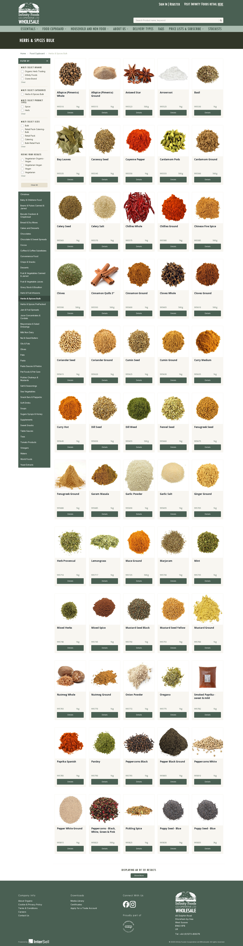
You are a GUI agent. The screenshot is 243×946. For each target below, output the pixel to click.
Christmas (24, 194)
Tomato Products (28, 442)
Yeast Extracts (26, 465)
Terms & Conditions (28, 908)
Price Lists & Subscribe (185, 29)
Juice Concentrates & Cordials (30, 316)
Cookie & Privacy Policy (30, 904)
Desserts (24, 267)
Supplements (26, 419)
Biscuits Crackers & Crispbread (29, 215)
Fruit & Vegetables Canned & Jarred (32, 274)
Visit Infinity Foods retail (203, 4)
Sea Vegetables (27, 391)
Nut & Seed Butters (29, 338)
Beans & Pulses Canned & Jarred (32, 207)
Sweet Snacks (27, 425)
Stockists (215, 29)
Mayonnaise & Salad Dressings (29, 325)
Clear (23, 82)
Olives (23, 349)
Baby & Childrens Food (31, 200)
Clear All (34, 185)
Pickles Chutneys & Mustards (29, 378)
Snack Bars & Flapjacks (31, 397)
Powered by (23, 942)
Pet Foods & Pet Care (30, 372)
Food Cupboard (53, 29)
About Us (120, 29)
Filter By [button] (25, 61)
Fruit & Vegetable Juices (31, 281)
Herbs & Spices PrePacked (33, 304)
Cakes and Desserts (29, 228)
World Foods (26, 459)
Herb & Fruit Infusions (30, 293)
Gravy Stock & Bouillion (31, 287)
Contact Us (23, 915)
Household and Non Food (89, 29)
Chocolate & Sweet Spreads (33, 239)
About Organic (25, 901)
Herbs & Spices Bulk (30, 298)
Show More (139, 875)
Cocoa (23, 245)
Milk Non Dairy (27, 332)
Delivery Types (143, 29)
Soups (23, 408)
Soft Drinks (25, 403)
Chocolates (25, 234)
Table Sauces (26, 431)
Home (23, 53)
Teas (22, 436)
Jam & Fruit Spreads (29, 310)
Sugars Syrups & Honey (31, 414)
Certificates (76, 904)
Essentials (28, 29)
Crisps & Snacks (27, 262)
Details (70, 113)
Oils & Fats (25, 343)
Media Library (77, 901)
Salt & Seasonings (28, 386)
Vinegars (24, 448)
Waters (23, 453)
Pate (22, 355)
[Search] (220, 20)
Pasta (22, 360)
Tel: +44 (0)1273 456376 (187, 934)
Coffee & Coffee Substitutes (33, 250)
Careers (22, 912)
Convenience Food (29, 256)
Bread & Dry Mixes (29, 222)
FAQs (161, 29)
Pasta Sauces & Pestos (31, 366)
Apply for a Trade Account (84, 908)
